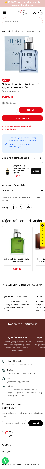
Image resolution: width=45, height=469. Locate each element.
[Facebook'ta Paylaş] (14, 207)
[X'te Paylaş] (21, 207)
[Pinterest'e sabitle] (29, 207)
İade (23, 185)
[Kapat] (40, 137)
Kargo (16, 185)
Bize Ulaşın (6, 185)
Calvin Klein (19, 31)
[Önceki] (34, 158)
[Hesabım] (34, 12)
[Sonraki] (40, 158)
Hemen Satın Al (22, 118)
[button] (42, 235)
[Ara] (39, 21)
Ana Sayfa (6, 31)
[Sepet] (40, 12)
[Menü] (4, 12)
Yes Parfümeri (16, 464)
